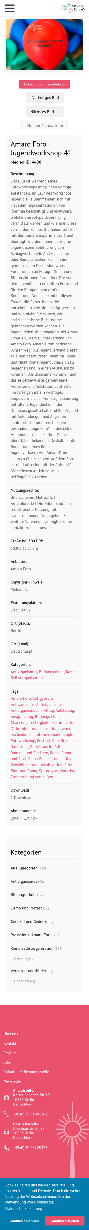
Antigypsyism (44, 698)
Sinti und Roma (24, 770)
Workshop (68, 770)
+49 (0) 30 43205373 (30, 1147)
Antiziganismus (24, 671)
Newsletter (12, 1081)
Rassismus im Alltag (47, 746)
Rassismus (19, 746)
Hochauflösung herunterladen (44, 84)
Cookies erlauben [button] (65, 1221)
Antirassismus (22, 704)
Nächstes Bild (42, 111)
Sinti (68, 764)
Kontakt (10, 1043)
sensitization (51, 764)
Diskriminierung (24, 728)
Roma (55, 752)
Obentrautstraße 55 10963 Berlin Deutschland (29, 1131)
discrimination (63, 722)
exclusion (19, 734)
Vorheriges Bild (45, 97)
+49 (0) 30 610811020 (31, 1114)
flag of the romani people (51, 734)
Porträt (58, 740)
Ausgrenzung (22, 716)
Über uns (11, 1033)
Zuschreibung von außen (32, 776)
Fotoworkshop (23, 740)
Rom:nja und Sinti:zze (29, 752)
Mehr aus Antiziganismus (45, 125)
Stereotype (48, 770)
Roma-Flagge (39, 758)
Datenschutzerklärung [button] (23, 1209)
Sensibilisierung (24, 764)
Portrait (43, 740)
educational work (55, 728)
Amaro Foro (21, 698)
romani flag (62, 758)
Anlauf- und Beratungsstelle (26, 1071)
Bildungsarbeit (51, 671)
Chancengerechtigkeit (30, 722)
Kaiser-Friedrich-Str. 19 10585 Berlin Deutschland (31, 1097)
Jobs (7, 1062)
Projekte (10, 1052)
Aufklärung (65, 710)
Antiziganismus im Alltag (32, 710)
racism (72, 740)
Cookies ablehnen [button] (24, 1221)
